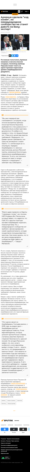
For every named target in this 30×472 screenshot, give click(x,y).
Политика (4, 403)
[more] (27, 165)
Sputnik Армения (14, 92)
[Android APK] (5, 458)
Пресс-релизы (15, 441)
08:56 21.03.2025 (5, 32)
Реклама (8, 441)
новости (3, 425)
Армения (3, 400)
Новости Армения (11, 400)
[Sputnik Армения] (5, 12)
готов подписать (21, 389)
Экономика (18, 425)
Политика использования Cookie (9, 447)
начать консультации (18, 383)
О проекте (3, 438)
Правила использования (13, 438)
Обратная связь (5, 453)
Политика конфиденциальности (9, 445)
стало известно (11, 97)
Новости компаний (6, 443)
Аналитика (19, 400)
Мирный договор (11, 403)
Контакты (3, 441)
